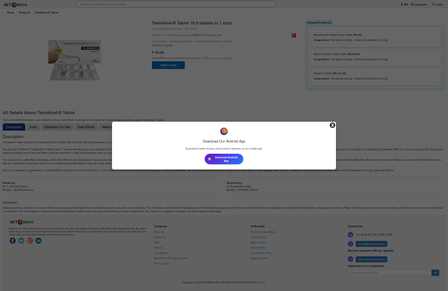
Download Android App (226, 158)
